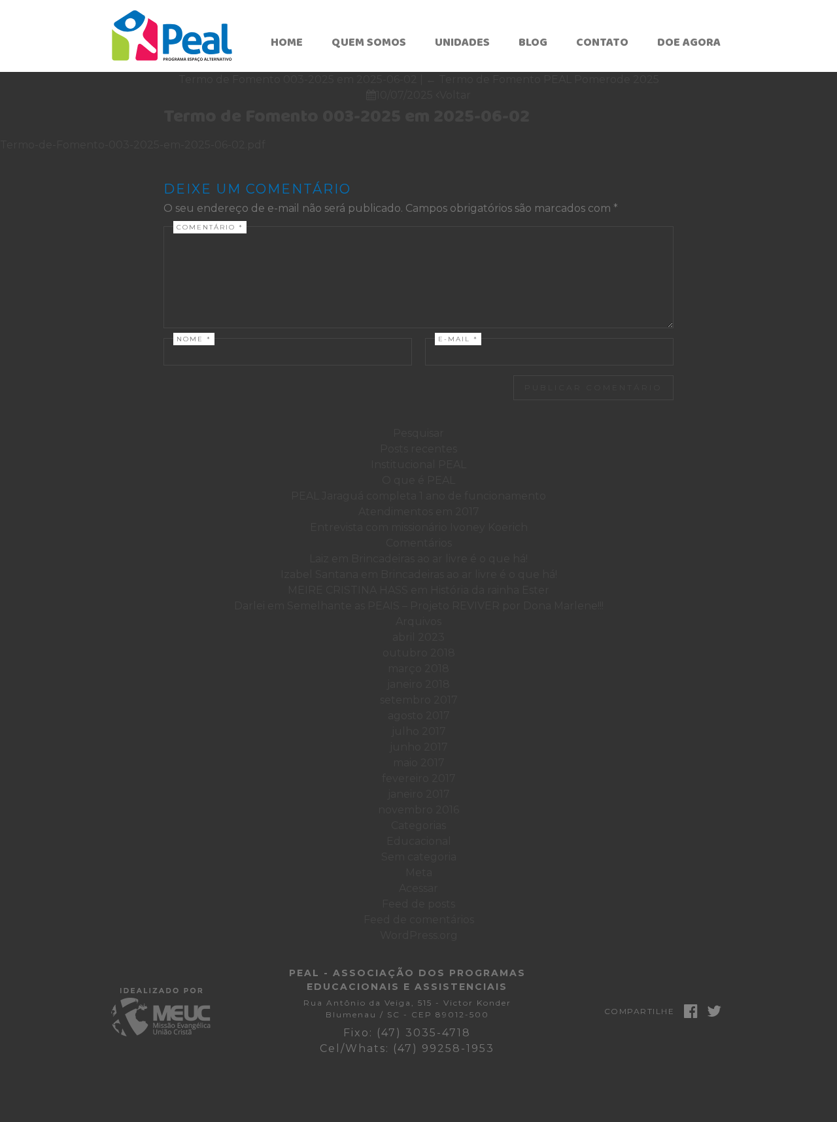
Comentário (210, 227)
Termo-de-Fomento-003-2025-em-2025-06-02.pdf (132, 145)
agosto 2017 (419, 715)
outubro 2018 (419, 653)
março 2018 (418, 668)
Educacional (418, 841)
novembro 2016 (418, 810)
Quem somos (369, 42)
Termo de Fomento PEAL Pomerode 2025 (542, 79)
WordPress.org (419, 935)
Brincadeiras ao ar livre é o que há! (439, 558)
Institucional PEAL (418, 464)
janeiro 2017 (419, 794)
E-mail (458, 339)
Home (287, 42)
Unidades (462, 42)
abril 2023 (418, 637)
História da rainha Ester (489, 590)
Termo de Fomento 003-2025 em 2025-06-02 (346, 117)
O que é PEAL (418, 480)
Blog (533, 42)
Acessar (418, 888)
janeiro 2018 (418, 684)
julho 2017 (419, 731)
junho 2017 (419, 747)
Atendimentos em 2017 (418, 511)
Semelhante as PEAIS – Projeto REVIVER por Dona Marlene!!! (445, 606)
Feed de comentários (419, 919)
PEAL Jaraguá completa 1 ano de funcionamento (418, 496)
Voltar (453, 95)
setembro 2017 (419, 700)
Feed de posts (418, 904)
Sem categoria (418, 857)
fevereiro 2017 (419, 778)
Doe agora (689, 42)
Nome (194, 339)
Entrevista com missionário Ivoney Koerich (419, 527)
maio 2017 (419, 762)
